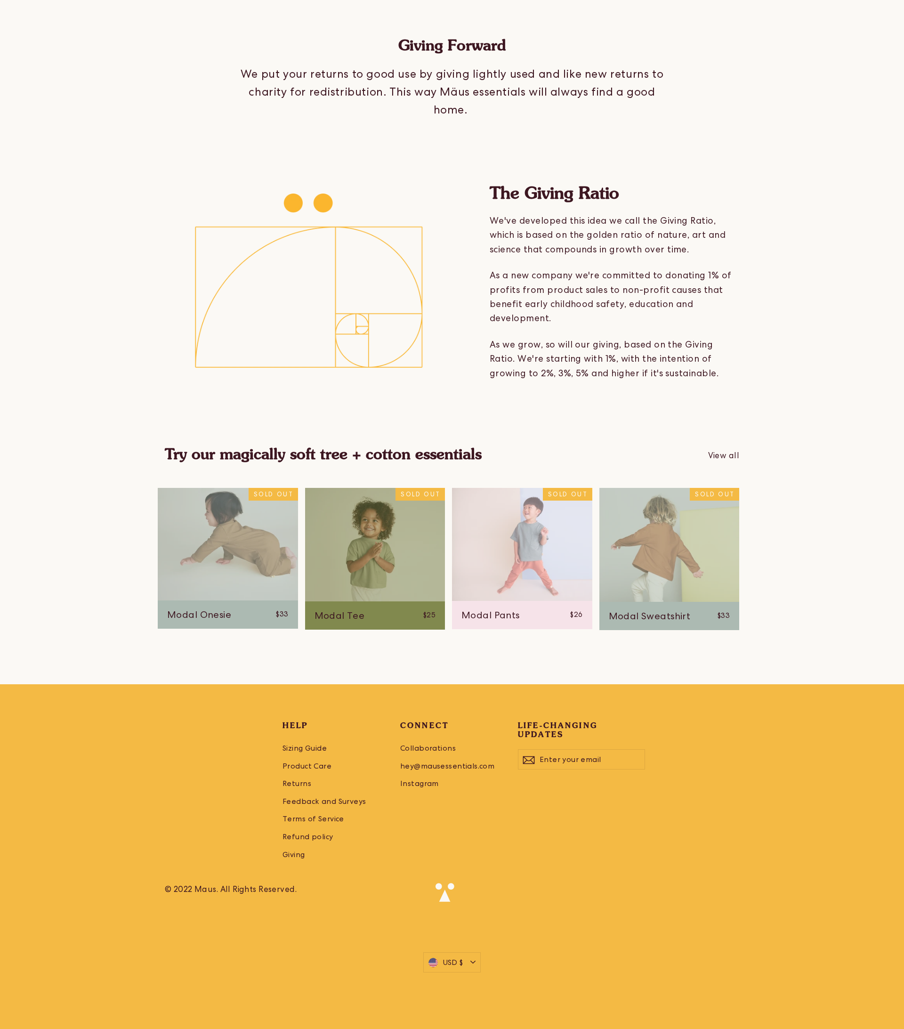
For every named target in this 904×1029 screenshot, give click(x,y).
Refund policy (307, 837)
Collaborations (428, 748)
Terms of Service (313, 819)
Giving (293, 854)
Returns (296, 783)
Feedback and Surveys (324, 801)
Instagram (419, 783)
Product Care (306, 766)
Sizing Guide (304, 748)
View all (723, 455)
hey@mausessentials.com (447, 766)
